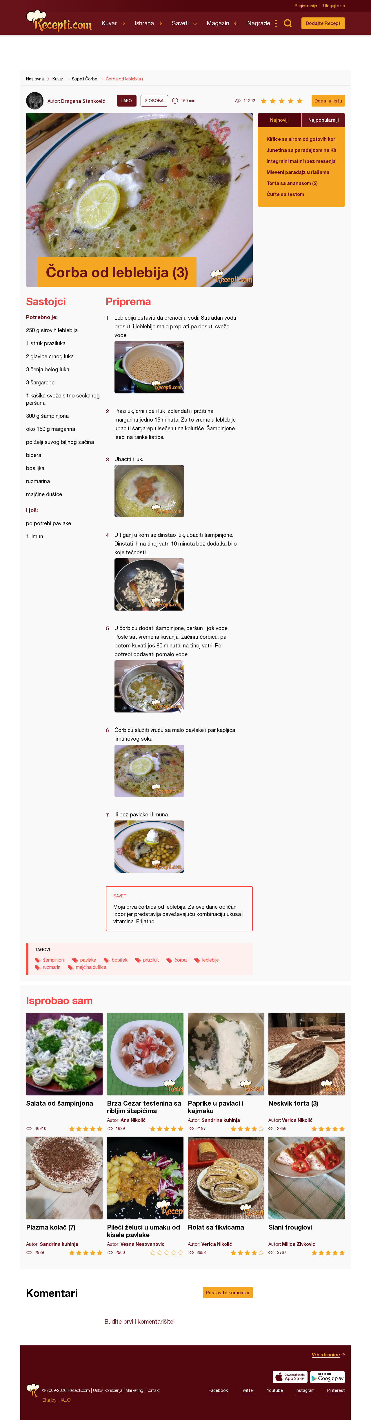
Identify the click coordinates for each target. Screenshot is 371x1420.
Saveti (180, 23)
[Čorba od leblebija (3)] (176, 367)
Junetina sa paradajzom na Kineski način (301, 150)
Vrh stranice (326, 1354)
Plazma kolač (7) (64, 1196)
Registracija (306, 5)
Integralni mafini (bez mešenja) (301, 161)
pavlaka (88, 959)
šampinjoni (54, 959)
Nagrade (258, 23)
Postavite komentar (228, 1292)
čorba (180, 959)
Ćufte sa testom (285, 194)
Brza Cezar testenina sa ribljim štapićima (145, 1072)
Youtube (275, 1390)
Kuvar (109, 23)
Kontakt (153, 1390)
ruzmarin (51, 967)
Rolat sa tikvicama (226, 1196)
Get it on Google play (327, 1377)
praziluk (151, 959)
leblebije (210, 959)
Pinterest (336, 1390)
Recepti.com (59, 21)
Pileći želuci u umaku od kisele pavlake (145, 1196)
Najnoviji (279, 120)
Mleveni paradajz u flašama (298, 172)
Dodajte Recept (323, 23)
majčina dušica (91, 967)
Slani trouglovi (306, 1196)
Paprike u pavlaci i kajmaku (226, 1072)
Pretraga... (287, 23)
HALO (64, 1400)
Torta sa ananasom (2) (292, 183)
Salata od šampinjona (64, 1072)
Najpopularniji (323, 120)
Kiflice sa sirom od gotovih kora (301, 139)
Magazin (218, 23)
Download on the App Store (290, 1377)
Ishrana (144, 23)
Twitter (247, 1390)
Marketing (134, 1390)
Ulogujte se (334, 5)
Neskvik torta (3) (306, 1072)
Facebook (218, 1390)
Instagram (305, 1390)
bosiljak (120, 959)
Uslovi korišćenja (107, 1390)
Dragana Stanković (83, 101)
